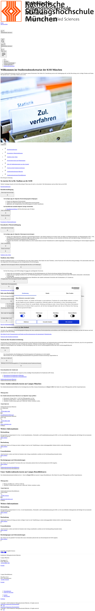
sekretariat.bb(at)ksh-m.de (7, 499)
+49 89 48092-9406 (5, 411)
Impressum (3, 604)
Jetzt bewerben (4, 24)
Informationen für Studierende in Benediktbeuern (15, 376)
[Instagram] (2, 552)
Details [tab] (47, 293)
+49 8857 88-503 (5, 495)
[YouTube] (5, 552)
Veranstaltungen (7, 591)
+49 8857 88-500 (5, 579)
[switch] (39, 316)
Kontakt (2, 565)
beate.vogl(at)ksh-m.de (6, 424)
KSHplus (3, 598)
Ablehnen (26, 322)
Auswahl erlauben (47, 322)
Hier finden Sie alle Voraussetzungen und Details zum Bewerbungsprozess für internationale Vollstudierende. (26, 334)
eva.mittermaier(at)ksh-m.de (7, 415)
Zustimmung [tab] (25, 293)
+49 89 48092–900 (5, 563)
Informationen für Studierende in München (14, 375)
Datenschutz (9, 604)
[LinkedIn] (3, 552)
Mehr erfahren (4, 437)
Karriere (5, 595)
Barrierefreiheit (15, 604)
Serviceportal (7, 596)
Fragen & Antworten (8, 592)
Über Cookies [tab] (69, 293)
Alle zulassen (68, 322)
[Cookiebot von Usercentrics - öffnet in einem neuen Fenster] (72, 288)
